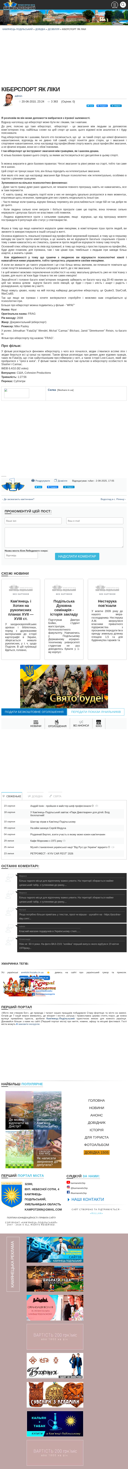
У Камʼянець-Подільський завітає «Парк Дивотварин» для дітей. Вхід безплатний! (70, 814)
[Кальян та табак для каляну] (55, 1424)
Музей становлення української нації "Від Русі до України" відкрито (69, 847)
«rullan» (96, 1213)
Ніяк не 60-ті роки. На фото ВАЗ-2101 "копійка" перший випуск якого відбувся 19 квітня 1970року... (69, 944)
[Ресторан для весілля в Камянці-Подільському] (55, 1308)
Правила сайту (47, 1218)
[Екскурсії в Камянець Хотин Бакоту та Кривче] (55, 1279)
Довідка (40, 29)
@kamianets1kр (79, 1188)
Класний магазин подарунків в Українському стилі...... (49, 929)
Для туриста (97, 1137)
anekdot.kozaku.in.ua (32, 972)
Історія (97, 1130)
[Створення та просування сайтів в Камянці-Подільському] (55, 1250)
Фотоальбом (96, 1145)
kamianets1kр (77, 1183)
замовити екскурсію (29, 1024)
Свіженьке (13, 796)
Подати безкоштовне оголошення (34, 712)
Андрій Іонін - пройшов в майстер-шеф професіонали (61, 805)
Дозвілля (53, 29)
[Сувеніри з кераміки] (55, 1395)
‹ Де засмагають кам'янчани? (18, 499)
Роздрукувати (40, 480)
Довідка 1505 (97, 1152)
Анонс (96, 1115)
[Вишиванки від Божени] (55, 1366)
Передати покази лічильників (96, 712)
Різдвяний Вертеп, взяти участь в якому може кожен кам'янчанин (67, 834)
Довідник (97, 1122)
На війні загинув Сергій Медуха (48, 828)
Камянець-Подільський (17, 29)
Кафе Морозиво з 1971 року (46, 840)
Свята (56, 796)
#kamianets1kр (78, 1193)
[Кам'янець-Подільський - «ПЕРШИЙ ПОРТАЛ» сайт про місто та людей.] (19, 5)
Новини (96, 1108)
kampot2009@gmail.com (43, 1209)
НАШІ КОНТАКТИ (88, 1199)
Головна (96, 1100)
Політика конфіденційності (22, 1218)
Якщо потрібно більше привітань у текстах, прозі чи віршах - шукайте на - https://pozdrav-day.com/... (70, 914)
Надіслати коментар (77, 556)
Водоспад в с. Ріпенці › (113, 499)
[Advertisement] (64, 57)
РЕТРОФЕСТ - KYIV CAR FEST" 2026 (51, 853)
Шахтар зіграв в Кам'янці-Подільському (53, 821)
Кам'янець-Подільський (60, 1018)
